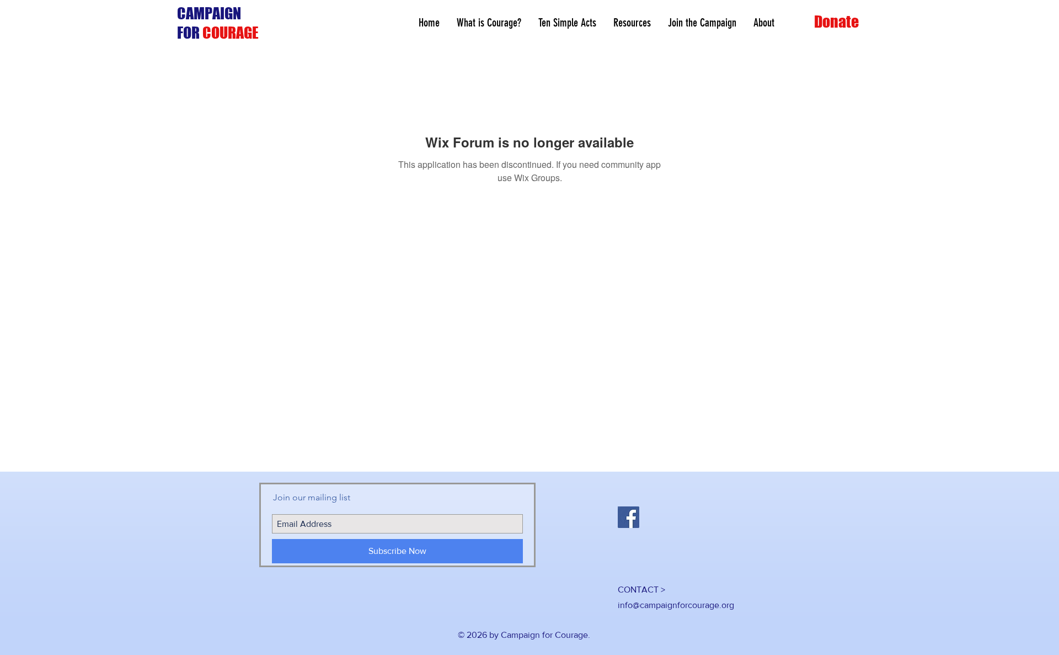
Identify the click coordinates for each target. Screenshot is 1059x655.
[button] (632, 23)
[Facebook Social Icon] (628, 517)
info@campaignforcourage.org (676, 605)
